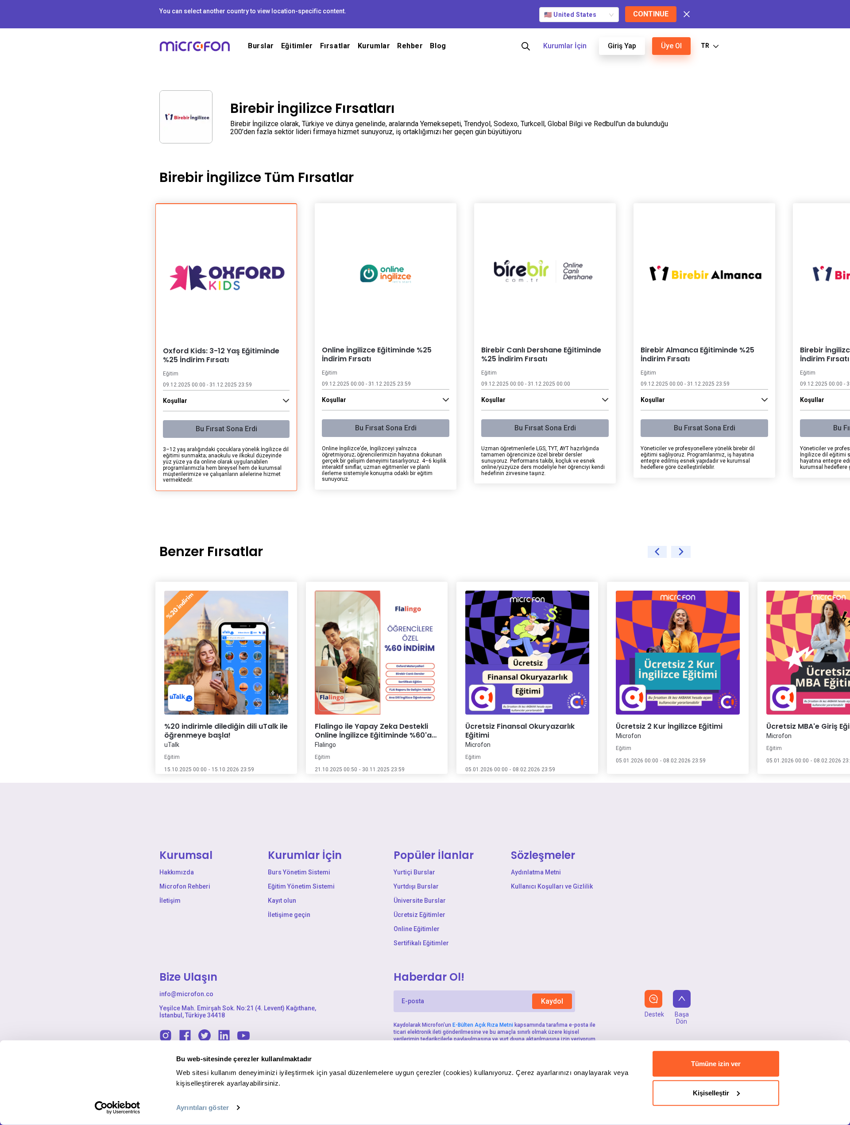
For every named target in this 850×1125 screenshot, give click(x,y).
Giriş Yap (622, 46)
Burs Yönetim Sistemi (299, 872)
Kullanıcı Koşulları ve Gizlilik (552, 886)
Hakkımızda (176, 872)
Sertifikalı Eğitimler (421, 943)
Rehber (410, 46)
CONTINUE (650, 14)
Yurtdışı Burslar (416, 886)
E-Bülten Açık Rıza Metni (482, 1025)
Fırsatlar (335, 46)
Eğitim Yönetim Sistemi (301, 886)
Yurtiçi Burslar (414, 872)
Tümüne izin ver (716, 1063)
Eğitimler (297, 46)
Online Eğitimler (417, 928)
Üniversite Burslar (420, 900)
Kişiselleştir (711, 1092)
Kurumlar (374, 46)
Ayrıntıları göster (202, 1107)
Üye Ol (671, 46)
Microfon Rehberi (184, 886)
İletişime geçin (289, 914)
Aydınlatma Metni (536, 872)
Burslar (261, 46)
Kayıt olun (282, 900)
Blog (438, 46)
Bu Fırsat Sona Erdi (226, 429)
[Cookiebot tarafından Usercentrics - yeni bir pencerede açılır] (117, 1107)
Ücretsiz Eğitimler (419, 914)
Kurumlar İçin (565, 46)
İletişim (170, 900)
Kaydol (552, 1001)
